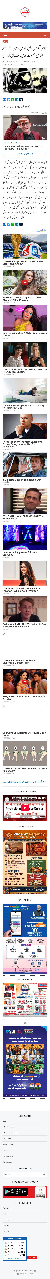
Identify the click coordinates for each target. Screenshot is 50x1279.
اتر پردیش (5, 41)
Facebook (6, 1208)
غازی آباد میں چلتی (40, 782)
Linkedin (6, 1225)
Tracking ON (18, 1258)
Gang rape (27, 782)
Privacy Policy (8, 1156)
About (5, 1121)
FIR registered (15, 782)
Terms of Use (7, 1162)
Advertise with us (8, 1127)
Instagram (6, 1219)
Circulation (7, 1138)
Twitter (5, 1214)
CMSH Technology (29, 1270)
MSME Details (8, 1144)
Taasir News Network (12, 61)
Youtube (6, 1231)
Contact (5, 1150)
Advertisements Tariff (10, 1132)
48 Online (10, 1258)
